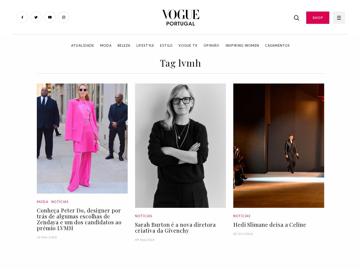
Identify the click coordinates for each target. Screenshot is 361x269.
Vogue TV (188, 45)
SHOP (318, 18)
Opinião (212, 45)
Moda (106, 45)
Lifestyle (145, 45)
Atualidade (82, 45)
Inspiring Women (242, 45)
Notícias (60, 202)
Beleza (124, 45)
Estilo (166, 45)
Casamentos (277, 45)
